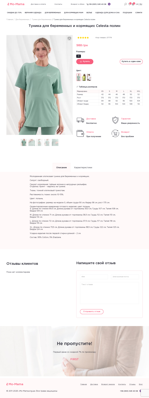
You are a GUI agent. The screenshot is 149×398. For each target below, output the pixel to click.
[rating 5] (87, 37)
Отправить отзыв (91, 311)
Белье (89, 12)
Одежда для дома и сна (107, 12)
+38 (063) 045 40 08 (97, 4)
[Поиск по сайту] (125, 4)
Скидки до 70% (14, 12)
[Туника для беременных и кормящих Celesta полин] (39, 85)
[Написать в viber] (109, 4)
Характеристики (83, 168)
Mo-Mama (17, 4)
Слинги (138, 12)
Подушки (127, 12)
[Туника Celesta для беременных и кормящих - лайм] (84, 77)
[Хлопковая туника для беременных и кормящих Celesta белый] (89, 77)
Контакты (58, 4)
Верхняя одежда (33, 12)
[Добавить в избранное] (69, 38)
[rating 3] (83, 37)
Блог (141, 384)
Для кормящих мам (73, 12)
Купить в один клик (131, 61)
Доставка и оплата (38, 4)
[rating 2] (81, 37)
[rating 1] (78, 37)
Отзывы (132, 384)
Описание (61, 168)
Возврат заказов (108, 384)
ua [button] (137, 4)
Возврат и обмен (77, 4)
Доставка (94, 384)
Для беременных (53, 12)
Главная (83, 384)
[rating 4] (85, 37)
